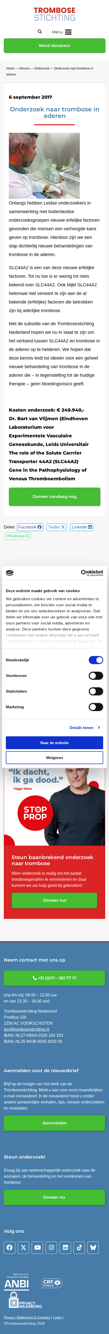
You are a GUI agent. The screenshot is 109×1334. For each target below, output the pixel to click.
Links (57, 1317)
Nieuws (24, 68)
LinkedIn (80, 527)
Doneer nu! (54, 900)
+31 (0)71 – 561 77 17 (56, 978)
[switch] (96, 676)
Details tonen (81, 727)
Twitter (54, 527)
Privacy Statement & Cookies (27, 1317)
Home (10, 68)
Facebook (28, 527)
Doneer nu (54, 1197)
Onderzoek (41, 68)
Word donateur (54, 45)
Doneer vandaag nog (55, 496)
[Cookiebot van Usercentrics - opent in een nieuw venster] (81, 573)
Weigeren (54, 758)
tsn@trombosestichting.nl (26, 1029)
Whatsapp (16, 536)
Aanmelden (54, 1123)
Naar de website (54, 743)
